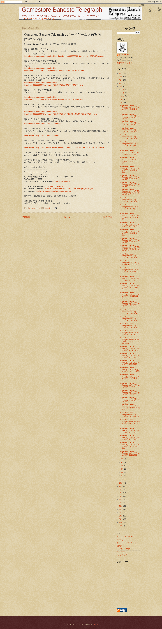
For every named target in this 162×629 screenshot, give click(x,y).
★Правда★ (121, 540)
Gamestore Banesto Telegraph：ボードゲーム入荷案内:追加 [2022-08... (130, 348)
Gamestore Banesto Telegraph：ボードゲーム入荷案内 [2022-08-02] (130, 437)
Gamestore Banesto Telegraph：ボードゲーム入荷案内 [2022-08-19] (130, 224)
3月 (122, 472)
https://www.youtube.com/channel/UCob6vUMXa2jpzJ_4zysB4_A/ (68, 189)
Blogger (95, 624)
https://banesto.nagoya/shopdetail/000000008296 (42, 136)
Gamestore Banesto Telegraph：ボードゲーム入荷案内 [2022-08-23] (130, 184)
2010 (121, 519)
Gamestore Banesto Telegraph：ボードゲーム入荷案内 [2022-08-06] (130, 385)
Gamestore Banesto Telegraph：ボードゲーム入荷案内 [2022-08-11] (130, 325)
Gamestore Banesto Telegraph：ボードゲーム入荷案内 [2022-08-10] (130, 332)
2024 (121, 80)
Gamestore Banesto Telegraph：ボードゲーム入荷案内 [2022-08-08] (130, 362)
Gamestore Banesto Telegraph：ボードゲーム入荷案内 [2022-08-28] (130, 130)
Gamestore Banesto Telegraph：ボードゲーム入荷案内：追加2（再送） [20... (130, 286)
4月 (122, 469)
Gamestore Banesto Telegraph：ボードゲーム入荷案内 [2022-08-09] (130, 355)
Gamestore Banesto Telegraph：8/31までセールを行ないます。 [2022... (130, 369)
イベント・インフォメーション (127, 543)
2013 (121, 509)
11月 (123, 93)
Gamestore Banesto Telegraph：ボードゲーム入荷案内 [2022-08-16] (130, 256)
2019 (121, 490)
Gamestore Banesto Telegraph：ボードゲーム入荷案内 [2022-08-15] (130, 278)
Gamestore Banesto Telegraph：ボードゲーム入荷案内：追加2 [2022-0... (130, 207)
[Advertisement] (141, 595)
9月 (122, 99)
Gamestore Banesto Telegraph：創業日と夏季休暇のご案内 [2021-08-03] (130, 422)
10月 (123, 96)
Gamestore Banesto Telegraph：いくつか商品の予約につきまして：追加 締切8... (130, 191)
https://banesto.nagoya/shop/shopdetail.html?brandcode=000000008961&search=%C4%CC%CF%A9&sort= (64, 56)
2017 (121, 496)
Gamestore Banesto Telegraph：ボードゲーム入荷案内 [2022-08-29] (130, 123)
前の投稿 (107, 217)
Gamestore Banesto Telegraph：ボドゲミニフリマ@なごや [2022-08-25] (130, 160)
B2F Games (121, 552)
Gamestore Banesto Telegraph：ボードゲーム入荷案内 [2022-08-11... (130, 319)
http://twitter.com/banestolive (54, 186)
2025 (121, 77)
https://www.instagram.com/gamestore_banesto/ (53, 191)
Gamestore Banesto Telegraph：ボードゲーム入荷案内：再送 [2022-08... (130, 270)
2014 (121, 506)
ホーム (67, 217)
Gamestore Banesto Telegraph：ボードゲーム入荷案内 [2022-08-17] (130, 240)
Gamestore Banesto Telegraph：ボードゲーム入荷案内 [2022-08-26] (130, 152)
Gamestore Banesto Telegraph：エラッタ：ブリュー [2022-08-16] (130, 262)
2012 (121, 513)
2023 (121, 83)
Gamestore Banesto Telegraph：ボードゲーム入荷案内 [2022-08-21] (130, 199)
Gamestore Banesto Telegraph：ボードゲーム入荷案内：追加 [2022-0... (130, 392)
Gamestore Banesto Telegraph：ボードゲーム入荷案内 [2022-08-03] (130, 430)
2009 (121, 522)
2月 (122, 475)
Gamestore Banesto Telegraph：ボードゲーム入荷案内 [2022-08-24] (130, 177)
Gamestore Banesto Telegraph (62, 9)
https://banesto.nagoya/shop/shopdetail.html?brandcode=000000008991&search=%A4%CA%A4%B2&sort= (64, 148)
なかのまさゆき (124, 55)
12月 (123, 89)
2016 (121, 499)
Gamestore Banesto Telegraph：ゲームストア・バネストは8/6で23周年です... (130, 406)
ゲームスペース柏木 (123, 549)
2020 (121, 486)
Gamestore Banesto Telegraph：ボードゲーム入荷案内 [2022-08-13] (130, 311)
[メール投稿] (55, 208)
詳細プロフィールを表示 (125, 63)
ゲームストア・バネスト (125, 537)
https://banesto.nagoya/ (61, 181)
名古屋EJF (120, 546)
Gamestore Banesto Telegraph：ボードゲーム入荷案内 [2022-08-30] (130, 116)
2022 (121, 87)
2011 (121, 516)
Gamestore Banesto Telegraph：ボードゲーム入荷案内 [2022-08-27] (130, 136)
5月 (122, 466)
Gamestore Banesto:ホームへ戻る (38, 18)
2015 (121, 503)
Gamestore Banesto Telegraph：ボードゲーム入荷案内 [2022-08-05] (130, 399)
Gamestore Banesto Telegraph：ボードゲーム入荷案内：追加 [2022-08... (130, 108)
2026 (121, 73)
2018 (121, 493)
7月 (122, 459)
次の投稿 (26, 217)
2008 (121, 526)
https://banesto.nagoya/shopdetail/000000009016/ (43, 124)
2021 (121, 483)
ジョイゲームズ (122, 555)
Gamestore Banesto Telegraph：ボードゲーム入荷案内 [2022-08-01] (130, 453)
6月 (122, 462)
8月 (122, 102)
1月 (122, 479)
